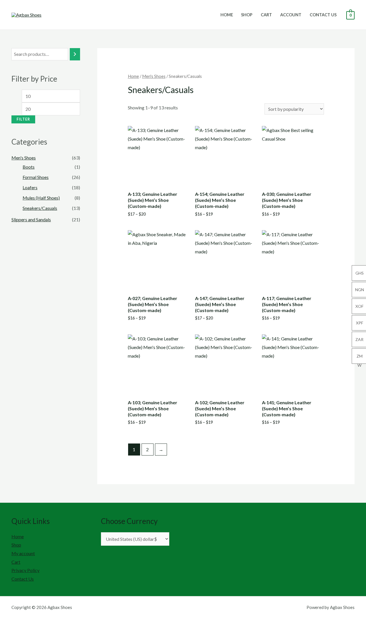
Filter (23, 119)
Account (290, 14)
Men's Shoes (23, 157)
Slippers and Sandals (31, 219)
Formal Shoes (36, 177)
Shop (246, 14)
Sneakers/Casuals (40, 208)
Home (226, 14)
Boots (29, 166)
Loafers (30, 187)
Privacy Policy (25, 570)
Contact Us (323, 14)
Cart (266, 14)
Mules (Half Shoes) (41, 197)
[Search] (75, 54)
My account (23, 553)
